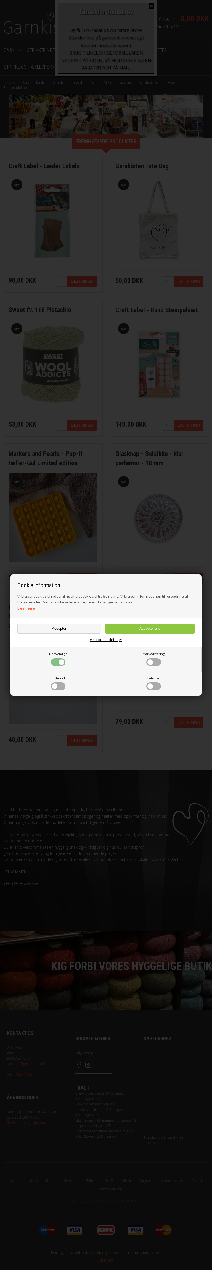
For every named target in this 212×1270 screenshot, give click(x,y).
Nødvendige (58, 654)
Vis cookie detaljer (106, 640)
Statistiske (153, 678)
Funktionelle (58, 678)
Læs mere (26, 608)
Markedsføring (154, 654)
